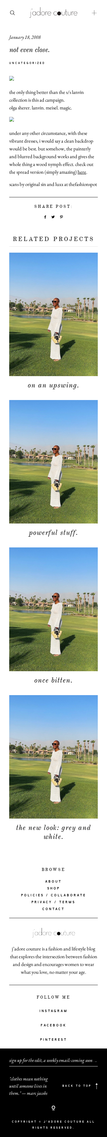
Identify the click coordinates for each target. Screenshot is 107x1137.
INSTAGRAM (54, 1011)
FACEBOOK (54, 1025)
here (82, 172)
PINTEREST (53, 1040)
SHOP (53, 888)
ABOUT (53, 881)
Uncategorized (27, 63)
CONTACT (53, 909)
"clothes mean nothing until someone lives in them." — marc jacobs (28, 1086)
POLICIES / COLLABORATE (53, 895)
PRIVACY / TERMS (53, 902)
